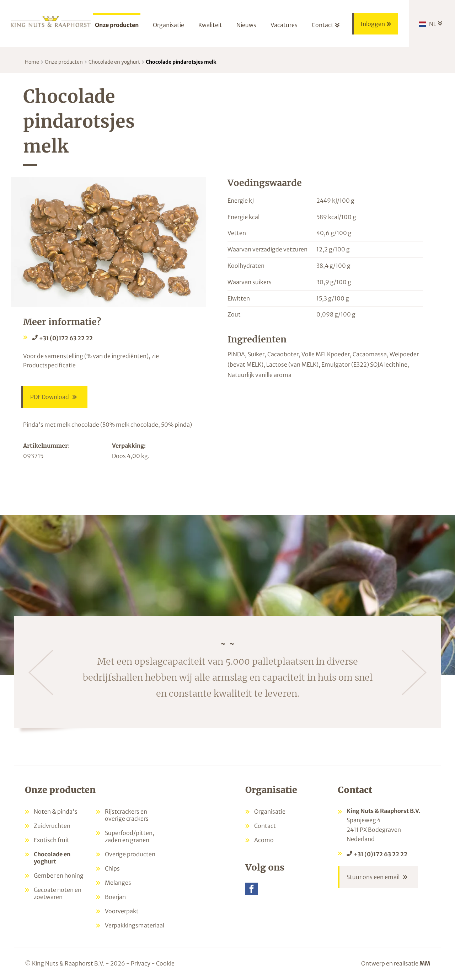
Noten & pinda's (55, 811)
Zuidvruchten (52, 825)
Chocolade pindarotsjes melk (181, 62)
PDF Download (49, 396)
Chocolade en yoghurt (114, 62)
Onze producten (64, 62)
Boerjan (115, 896)
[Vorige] (40, 672)
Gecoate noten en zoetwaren (57, 893)
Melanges (118, 882)
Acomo (264, 840)
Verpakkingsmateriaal (134, 925)
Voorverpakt (122, 911)
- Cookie (163, 963)
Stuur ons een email (373, 876)
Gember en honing (59, 875)
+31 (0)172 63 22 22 (66, 338)
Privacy (140, 963)
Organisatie (269, 811)
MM (424, 963)
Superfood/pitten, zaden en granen (129, 836)
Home (32, 62)
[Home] (51, 22)
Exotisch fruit (51, 840)
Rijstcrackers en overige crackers (127, 815)
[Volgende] (414, 672)
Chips (112, 868)
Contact (265, 825)
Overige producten (130, 854)
